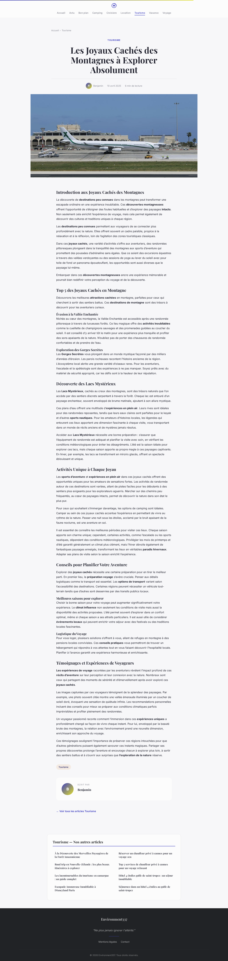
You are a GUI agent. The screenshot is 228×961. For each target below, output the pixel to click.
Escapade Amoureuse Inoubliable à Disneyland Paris (75, 888)
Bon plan (83, 12)
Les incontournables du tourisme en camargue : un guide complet (82, 877)
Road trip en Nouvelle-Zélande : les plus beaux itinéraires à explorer (82, 866)
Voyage (167, 12)
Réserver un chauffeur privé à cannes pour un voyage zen (145, 855)
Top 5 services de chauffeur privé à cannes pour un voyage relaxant (143, 866)
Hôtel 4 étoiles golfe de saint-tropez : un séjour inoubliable (146, 877)
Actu (71, 12)
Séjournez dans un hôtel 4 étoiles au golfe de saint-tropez (144, 888)
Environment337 (114, 919)
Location (126, 12)
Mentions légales (107, 941)
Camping (97, 12)
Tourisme (140, 12)
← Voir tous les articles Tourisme (76, 811)
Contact (125, 941)
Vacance (154, 12)
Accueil (61, 12)
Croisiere (111, 12)
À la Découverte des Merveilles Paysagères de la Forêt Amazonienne (81, 855)
